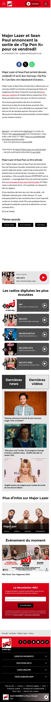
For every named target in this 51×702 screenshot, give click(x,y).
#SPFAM (5, 131)
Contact (20, 686)
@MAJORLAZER (19, 134)
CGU (44, 686)
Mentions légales (32, 686)
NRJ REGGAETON (27, 333)
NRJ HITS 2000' (26, 362)
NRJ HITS (20, 278)
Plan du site (9, 686)
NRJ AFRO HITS (26, 348)
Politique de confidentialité (33, 688)
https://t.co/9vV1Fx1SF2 (36, 149)
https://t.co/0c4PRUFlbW (35, 137)
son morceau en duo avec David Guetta (22, 182)
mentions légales (18, 614)
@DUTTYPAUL (21, 149)
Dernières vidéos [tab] (37, 382)
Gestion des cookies (31, 691)
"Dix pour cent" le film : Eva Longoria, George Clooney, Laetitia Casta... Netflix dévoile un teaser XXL (24, 452)
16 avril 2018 (27, 142)
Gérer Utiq (16, 691)
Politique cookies (13, 688)
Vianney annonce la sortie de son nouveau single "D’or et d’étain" (22, 419)
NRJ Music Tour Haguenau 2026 (16, 574)
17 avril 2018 (35, 152)
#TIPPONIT (28, 131)
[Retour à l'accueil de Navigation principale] (9, 3)
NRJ (20, 304)
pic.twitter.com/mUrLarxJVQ (13, 139)
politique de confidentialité (32, 614)
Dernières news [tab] (14, 382)
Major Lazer (9, 526)
